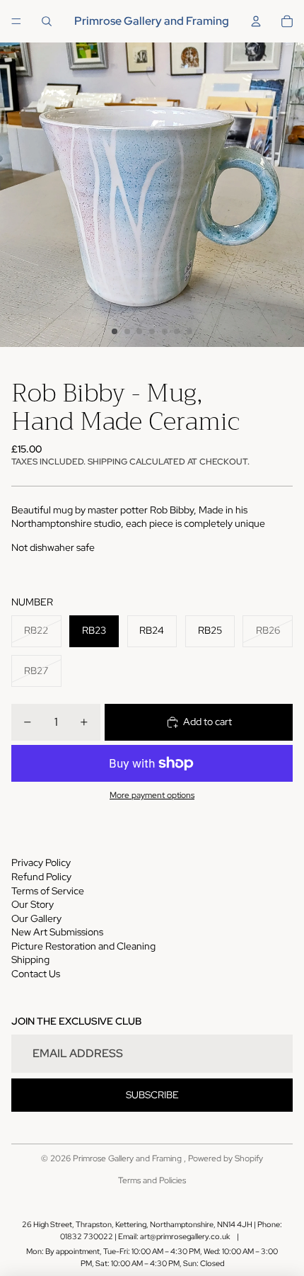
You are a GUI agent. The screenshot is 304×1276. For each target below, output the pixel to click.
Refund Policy (41, 876)
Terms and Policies (152, 1180)
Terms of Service (47, 890)
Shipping (30, 959)
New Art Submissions (57, 931)
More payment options (152, 795)
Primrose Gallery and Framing (128, 1158)
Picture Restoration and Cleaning (83, 946)
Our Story (32, 904)
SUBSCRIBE (152, 1094)
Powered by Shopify (225, 1158)
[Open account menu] (255, 21)
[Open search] (46, 21)
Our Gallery (36, 918)
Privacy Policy (41, 862)
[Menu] (16, 21)
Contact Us (35, 973)
